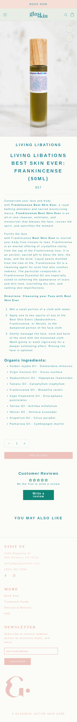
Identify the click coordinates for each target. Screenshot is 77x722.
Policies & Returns (18, 607)
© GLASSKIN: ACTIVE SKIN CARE (38, 713)
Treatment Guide (16, 601)
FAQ (7, 613)
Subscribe (17, 661)
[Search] (66, 14)
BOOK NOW (38, 4)
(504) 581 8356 (15, 569)
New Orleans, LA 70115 (21, 557)
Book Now (11, 595)
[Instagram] (14, 575)
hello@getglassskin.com (22, 563)
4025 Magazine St (17, 553)
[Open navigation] (5, 14)
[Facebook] (5, 575)
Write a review (39, 495)
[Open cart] (72, 14)
